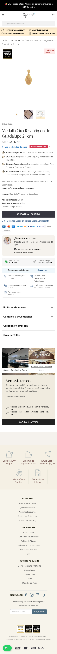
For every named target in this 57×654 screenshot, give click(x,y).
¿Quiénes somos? (27, 508)
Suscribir (39, 612)
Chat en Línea (29, 574)
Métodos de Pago (29, 583)
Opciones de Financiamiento (28, 545)
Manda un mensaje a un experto (27, 249)
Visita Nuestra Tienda (27, 503)
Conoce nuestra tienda (23, 253)
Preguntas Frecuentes (27, 512)
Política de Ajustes (28, 541)
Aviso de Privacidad (37, 636)
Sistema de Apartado (28, 549)
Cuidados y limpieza (15, 325)
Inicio (4, 40)
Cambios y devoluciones (17, 316)
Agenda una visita (28, 422)
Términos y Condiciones (15, 640)
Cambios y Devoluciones (29, 537)
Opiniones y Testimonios (27, 516)
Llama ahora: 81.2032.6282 (29, 566)
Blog (28, 554)
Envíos (29, 579)
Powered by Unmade (18, 636)
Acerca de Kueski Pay (27, 520)
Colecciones (15, 40)
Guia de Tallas (11, 335)
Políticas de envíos (14, 307)
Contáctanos (29, 570)
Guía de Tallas (28, 532)
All (23, 40)
